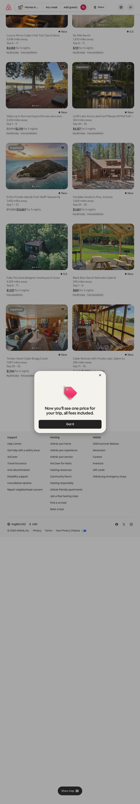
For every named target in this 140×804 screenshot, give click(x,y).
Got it (70, 424)
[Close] (100, 375)
